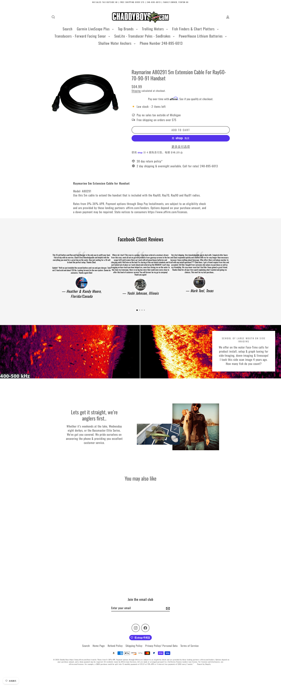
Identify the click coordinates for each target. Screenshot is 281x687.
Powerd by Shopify (204, 664)
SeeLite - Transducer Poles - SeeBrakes (143, 36)
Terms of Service (189, 646)
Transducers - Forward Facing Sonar (81, 36)
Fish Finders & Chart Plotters (194, 28)
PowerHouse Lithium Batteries (201, 36)
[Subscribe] (167, 608)
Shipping (136, 91)
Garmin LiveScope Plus (94, 28)
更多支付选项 (181, 146)
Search (67, 28)
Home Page (99, 646)
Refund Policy (115, 646)
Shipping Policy (134, 646)
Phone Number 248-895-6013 (161, 43)
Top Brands (126, 28)
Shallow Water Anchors (115, 43)
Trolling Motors (153, 28)
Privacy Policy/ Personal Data (161, 646)
